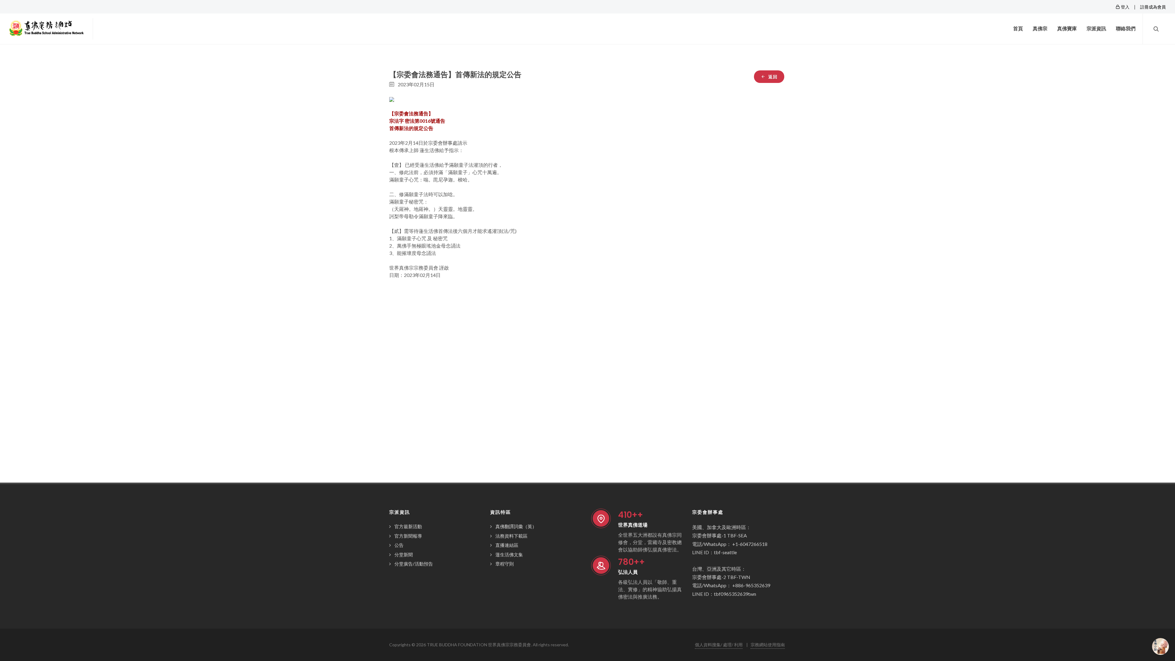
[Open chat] (1160, 646)
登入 (1124, 6)
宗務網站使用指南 (768, 644)
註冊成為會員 (1153, 6)
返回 (772, 76)
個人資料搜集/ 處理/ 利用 (719, 644)
